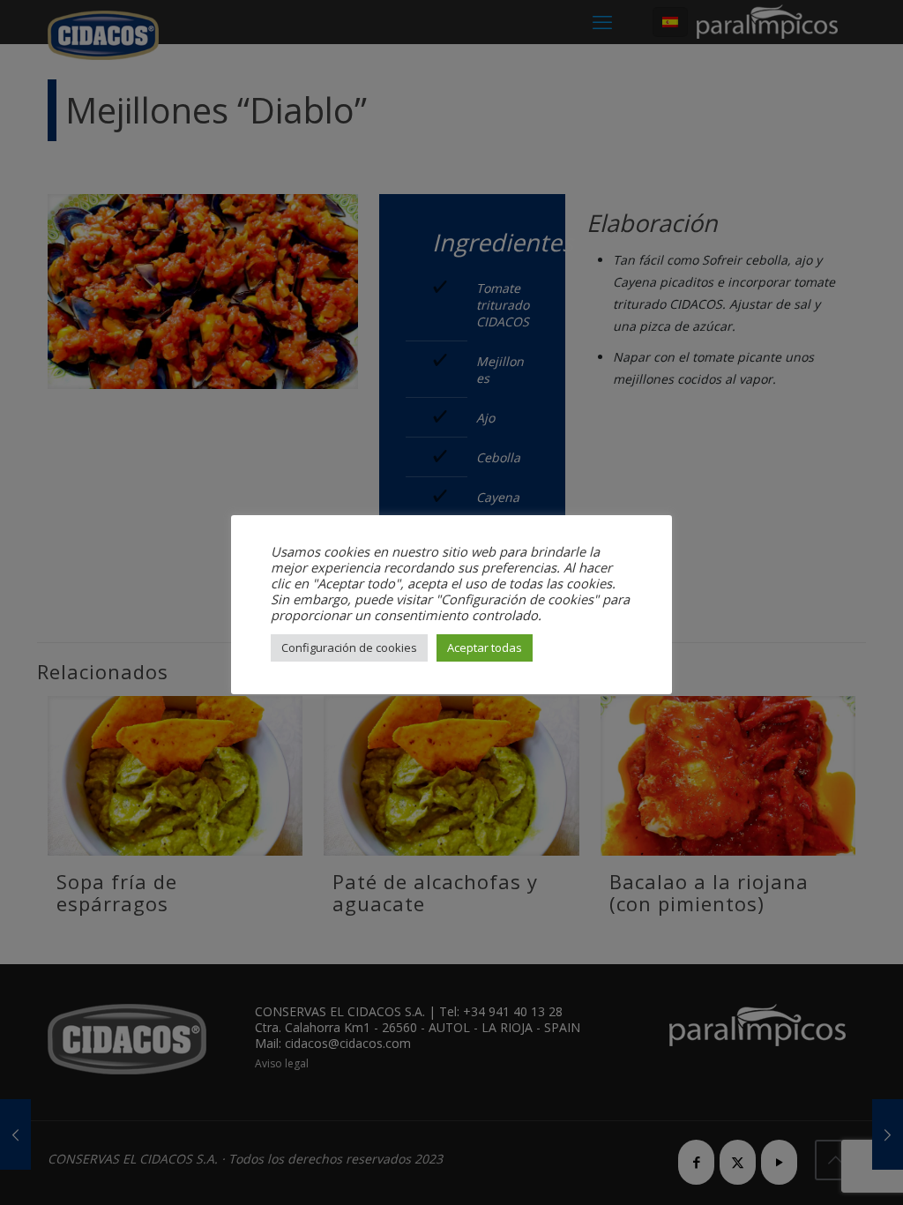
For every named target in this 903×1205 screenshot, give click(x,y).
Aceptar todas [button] (484, 647)
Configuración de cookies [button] (349, 647)
